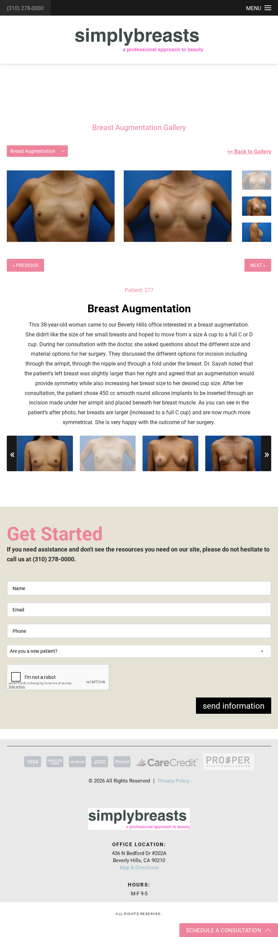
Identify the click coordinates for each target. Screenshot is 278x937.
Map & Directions (139, 867)
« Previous (25, 265)
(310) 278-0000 (25, 8)
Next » (257, 265)
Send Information (233, 705)
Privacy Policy (174, 780)
